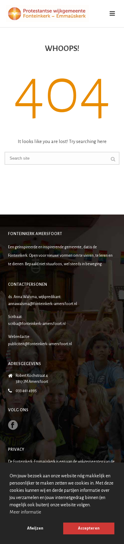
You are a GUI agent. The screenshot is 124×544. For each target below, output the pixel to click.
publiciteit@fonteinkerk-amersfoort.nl (40, 344)
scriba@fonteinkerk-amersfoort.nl (37, 324)
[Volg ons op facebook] (13, 425)
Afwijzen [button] (35, 528)
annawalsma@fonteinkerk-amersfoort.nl (42, 304)
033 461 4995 (26, 391)
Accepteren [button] (89, 528)
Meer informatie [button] (25, 512)
